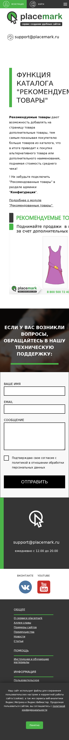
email (8, 401)
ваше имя (12, 383)
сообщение (14, 419)
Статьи (18, 641)
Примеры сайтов (25, 627)
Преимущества (24, 632)
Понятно (34, 725)
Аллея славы (22, 622)
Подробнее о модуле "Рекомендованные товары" (31, 203)
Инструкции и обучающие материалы (31, 660)
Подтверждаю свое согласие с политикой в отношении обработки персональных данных (38, 463)
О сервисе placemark (28, 618)
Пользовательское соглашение (26, 682)
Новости (19, 636)
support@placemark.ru (37, 37)
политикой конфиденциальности (43, 708)
